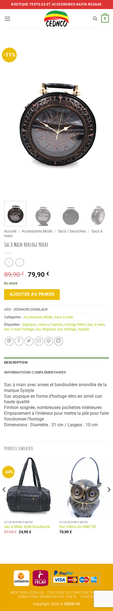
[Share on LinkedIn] (58, 341)
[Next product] (9, 262)
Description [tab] (15, 362)
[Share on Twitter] (28, 341)
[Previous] (13, 118)
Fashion (56, 324)
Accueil (10, 231)
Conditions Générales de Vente (47, 597)
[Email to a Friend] (38, 341)
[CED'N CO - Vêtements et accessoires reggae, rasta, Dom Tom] (56, 18)
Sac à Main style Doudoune (27, 526)
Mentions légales (27, 593)
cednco (43, 324)
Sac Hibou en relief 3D (77, 526)
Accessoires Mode (37, 231)
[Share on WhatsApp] (9, 341)
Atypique (29, 324)
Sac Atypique (45, 329)
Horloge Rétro (75, 324)
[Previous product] (19, 262)
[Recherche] (95, 18)
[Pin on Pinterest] (48, 341)
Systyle (83, 329)
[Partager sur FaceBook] (19, 341)
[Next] (100, 118)
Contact (88, 597)
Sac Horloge (66, 329)
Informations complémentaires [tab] (35, 372)
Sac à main (95, 324)
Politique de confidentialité (74, 593)
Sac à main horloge (19, 329)
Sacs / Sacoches (72, 231)
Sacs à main (63, 317)
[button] (7, 18)
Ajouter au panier (32, 294)
